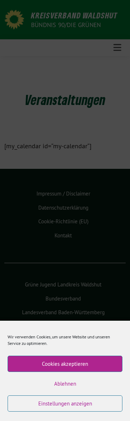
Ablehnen (65, 383)
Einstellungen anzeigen (65, 403)
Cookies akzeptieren (65, 363)
